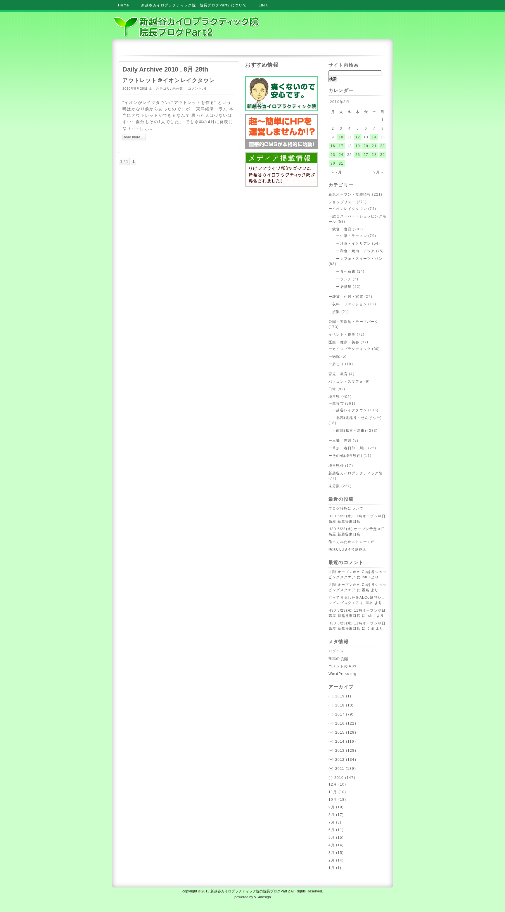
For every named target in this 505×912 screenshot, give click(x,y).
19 (357, 146)
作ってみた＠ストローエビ (351, 542)
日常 (332, 389)
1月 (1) (334, 868)
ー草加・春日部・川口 (347, 448)
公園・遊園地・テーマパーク (353, 322)
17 (341, 146)
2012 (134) (342, 760)
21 (374, 146)
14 (374, 137)
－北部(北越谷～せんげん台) (355, 418)
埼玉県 (334, 397)
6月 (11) (336, 830)
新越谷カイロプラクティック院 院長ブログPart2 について (194, 5)
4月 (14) (336, 845)
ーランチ (340, 279)
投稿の (338, 659)
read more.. (133, 137)
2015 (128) (342, 732)
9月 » (378, 172)
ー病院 (334, 356)
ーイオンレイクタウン (347, 209)
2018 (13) (341, 705)
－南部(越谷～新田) (347, 431)
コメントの (342, 666)
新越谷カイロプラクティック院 (355, 473)
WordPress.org (342, 674)
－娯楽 (334, 312)
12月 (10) (337, 784)
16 (333, 146)
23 (333, 155)
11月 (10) (337, 792)
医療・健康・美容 (343, 342)
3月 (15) (336, 853)
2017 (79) (341, 714)
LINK (263, 5)
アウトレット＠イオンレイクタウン (168, 80)
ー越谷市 (336, 403)
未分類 (177, 88)
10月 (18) (337, 800)
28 (374, 155)
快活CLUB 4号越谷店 (347, 549)
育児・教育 (338, 374)
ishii (366, 577)
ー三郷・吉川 (340, 440)
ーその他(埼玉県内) (345, 456)
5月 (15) (336, 838)
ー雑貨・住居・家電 (345, 297)
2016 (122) (342, 723)
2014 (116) (342, 741)
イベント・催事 (341, 335)
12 (357, 137)
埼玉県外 (336, 466)
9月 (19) (336, 807)
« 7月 (337, 172)
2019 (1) (339, 696)
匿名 (369, 603)
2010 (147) (341, 778)
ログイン (336, 651)
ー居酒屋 (340, 287)
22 (382, 146)
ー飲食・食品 (340, 229)
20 (366, 146)
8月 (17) (336, 815)
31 (341, 163)
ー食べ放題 (341, 271)
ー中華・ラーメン (347, 236)
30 (333, 163)
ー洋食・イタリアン (349, 243)
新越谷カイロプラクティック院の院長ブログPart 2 (250, 891)
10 (341, 137)
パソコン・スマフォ (345, 382)
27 (366, 155)
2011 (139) (342, 769)
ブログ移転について (345, 509)
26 (357, 155)
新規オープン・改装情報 (349, 194)
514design (262, 897)
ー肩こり (336, 364)
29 (382, 155)
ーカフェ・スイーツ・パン (355, 259)
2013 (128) (342, 751)
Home (123, 5)
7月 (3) (334, 822)
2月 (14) (336, 860)
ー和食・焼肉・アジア (351, 251)
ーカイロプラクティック (349, 349)
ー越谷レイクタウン (347, 410)
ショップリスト (341, 202)
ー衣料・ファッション (347, 304)
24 (341, 155)
